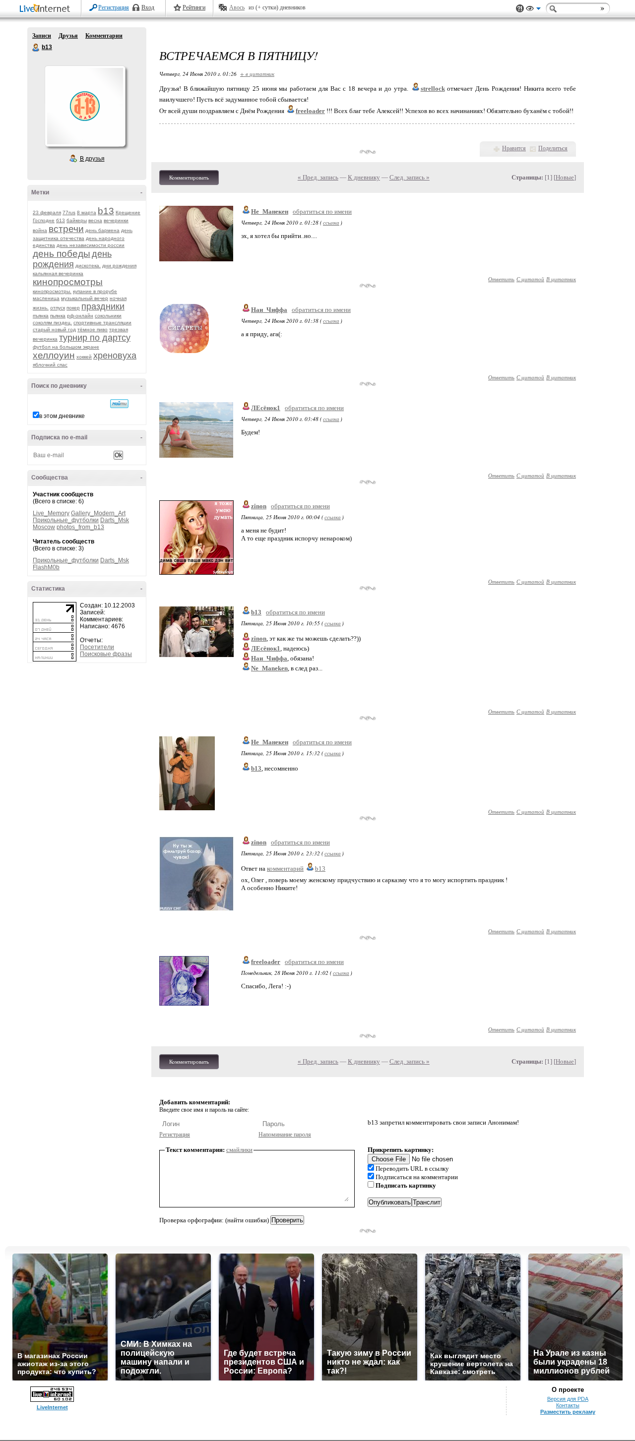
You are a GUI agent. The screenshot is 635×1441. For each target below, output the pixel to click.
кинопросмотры (68, 282)
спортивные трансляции (102, 322)
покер (73, 307)
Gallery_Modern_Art (98, 513)
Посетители (97, 647)
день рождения (72, 259)
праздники (103, 306)
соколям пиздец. (52, 322)
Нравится (514, 148)
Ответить (501, 279)
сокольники (108, 315)
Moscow (44, 527)
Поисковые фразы (106, 654)
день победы (61, 253)
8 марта (86, 212)
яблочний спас (50, 364)
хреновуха (114, 355)
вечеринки (116, 220)
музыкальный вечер (84, 298)
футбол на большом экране (66, 347)
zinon (258, 506)
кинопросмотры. (52, 291)
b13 (36, 48)
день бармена (102, 230)
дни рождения (119, 265)
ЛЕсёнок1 (265, 408)
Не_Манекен (269, 211)
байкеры (76, 220)
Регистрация (113, 7)
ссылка (331, 222)
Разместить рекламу (567, 1412)
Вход (147, 7)
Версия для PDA (567, 1399)
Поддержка (520, 8)
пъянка (41, 315)
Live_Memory (51, 513)
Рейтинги (194, 7)
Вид (533, 10)
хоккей (84, 357)
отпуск (57, 307)
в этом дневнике (62, 416)
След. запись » (409, 177)
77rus (69, 212)
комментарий (285, 868)
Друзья (68, 35)
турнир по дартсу (94, 338)
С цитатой (530, 279)
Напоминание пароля (284, 1134)
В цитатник (561, 279)
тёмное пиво (92, 329)
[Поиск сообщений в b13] (119, 403)
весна (95, 220)
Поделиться (553, 148)
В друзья (92, 158)
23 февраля (47, 212)
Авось (237, 7)
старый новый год (54, 329)
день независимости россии (91, 245)
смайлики (239, 1149)
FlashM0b (46, 567)
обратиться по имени (322, 211)
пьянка (57, 315)
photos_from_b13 (80, 527)
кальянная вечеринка (58, 273)
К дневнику (364, 177)
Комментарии (104, 35)
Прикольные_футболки (66, 520)
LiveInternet (46, 9)
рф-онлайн (80, 315)
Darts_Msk (114, 520)
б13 (60, 220)
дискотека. (88, 265)
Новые (565, 177)
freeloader (265, 961)
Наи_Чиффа (269, 309)
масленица (46, 298)
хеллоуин (54, 355)
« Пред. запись (318, 177)
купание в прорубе (95, 291)
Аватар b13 (85, 106)
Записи (41, 35)
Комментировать (189, 177)
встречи (66, 229)
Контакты (567, 1405)
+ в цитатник (257, 73)
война (40, 230)
